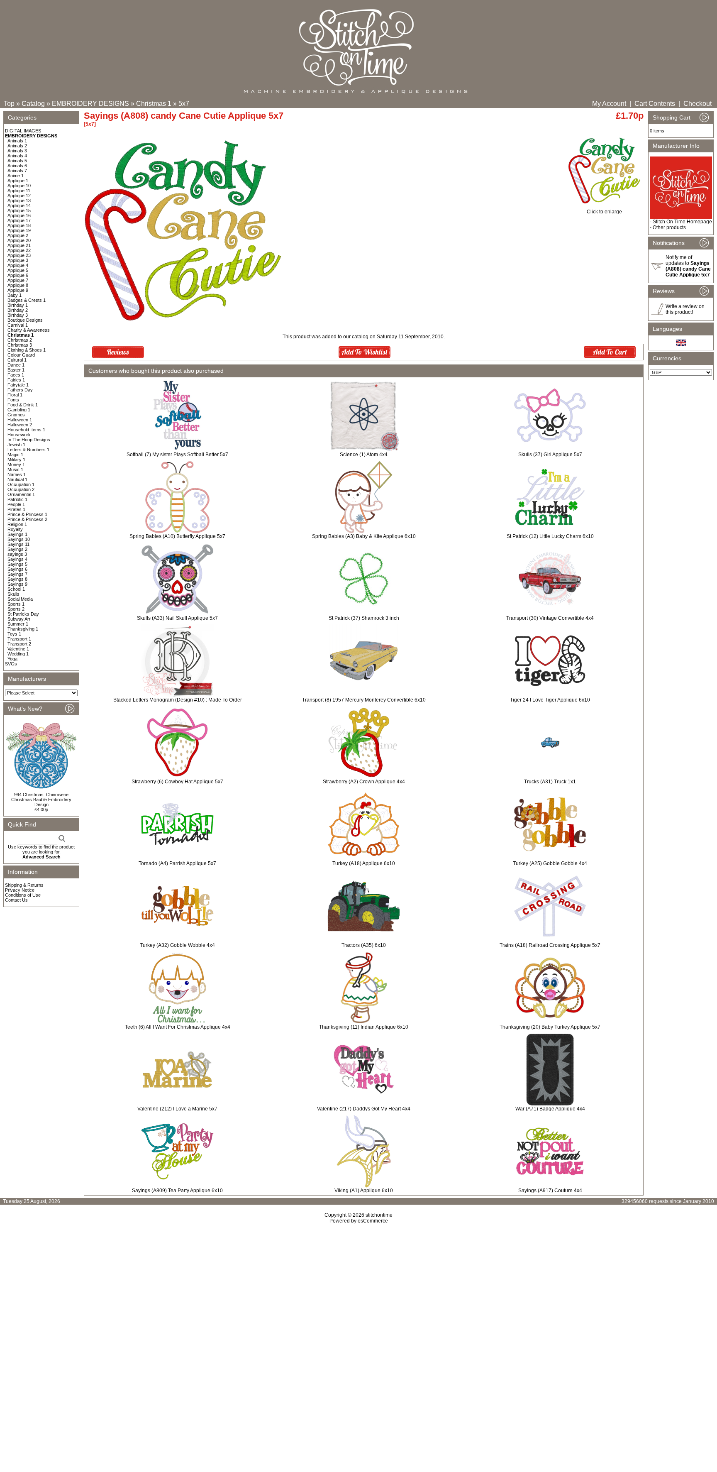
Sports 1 (15, 604)
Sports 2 (15, 608)
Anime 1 (15, 175)
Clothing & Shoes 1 (26, 349)
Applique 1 (17, 180)
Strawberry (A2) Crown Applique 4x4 (364, 782)
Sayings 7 (17, 574)
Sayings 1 (17, 534)
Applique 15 (19, 210)
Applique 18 (19, 225)
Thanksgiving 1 (22, 628)
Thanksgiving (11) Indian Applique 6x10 (363, 1027)
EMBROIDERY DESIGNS (90, 103)
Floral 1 (14, 394)
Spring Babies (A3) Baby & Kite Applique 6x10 (364, 536)
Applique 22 (19, 250)
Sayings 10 (18, 539)
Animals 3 (17, 150)
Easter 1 (15, 369)
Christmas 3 (19, 344)
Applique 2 (17, 235)
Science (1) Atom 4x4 (364, 454)
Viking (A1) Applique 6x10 (363, 1190)
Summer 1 (17, 623)
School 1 (16, 589)
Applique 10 (19, 185)
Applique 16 (19, 215)
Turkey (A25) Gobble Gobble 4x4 (550, 863)
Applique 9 (17, 290)
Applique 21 (19, 245)
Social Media (20, 599)
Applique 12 (19, 195)
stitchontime (379, 1215)
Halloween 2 (19, 424)
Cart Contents (654, 103)
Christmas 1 (153, 103)
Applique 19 (19, 230)
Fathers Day (20, 389)
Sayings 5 (17, 564)
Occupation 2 (20, 489)
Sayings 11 (18, 544)
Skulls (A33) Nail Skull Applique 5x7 (177, 618)
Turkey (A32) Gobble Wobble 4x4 (177, 945)
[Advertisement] (358, 1295)
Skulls (13, 594)
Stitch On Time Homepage (682, 222)
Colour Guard (21, 354)
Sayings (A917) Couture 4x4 (550, 1190)
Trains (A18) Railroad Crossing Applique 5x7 (550, 945)
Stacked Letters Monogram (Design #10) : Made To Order (177, 700)
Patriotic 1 (17, 499)
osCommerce (373, 1221)
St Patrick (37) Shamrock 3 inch (364, 618)
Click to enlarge (604, 212)
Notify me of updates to (688, 266)
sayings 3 (17, 554)
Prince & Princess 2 (27, 519)
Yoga (12, 658)
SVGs (11, 663)
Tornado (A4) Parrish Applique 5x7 (177, 863)
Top (9, 103)
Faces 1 (15, 374)
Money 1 (16, 464)
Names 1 (16, 474)
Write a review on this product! (685, 309)
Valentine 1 (18, 648)
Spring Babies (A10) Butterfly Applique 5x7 (177, 536)
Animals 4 (17, 155)
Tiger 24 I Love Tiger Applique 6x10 (550, 700)
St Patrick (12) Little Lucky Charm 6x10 (550, 536)
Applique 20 (19, 240)
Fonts (13, 399)
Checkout (697, 103)
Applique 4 (17, 265)
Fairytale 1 (18, 384)
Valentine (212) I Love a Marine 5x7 (177, 1109)
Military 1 (16, 459)
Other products (669, 227)
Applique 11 (18, 190)
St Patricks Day (23, 613)
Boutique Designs (25, 320)
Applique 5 (17, 270)
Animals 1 (17, 140)
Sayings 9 (17, 584)
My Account (609, 103)
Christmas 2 (19, 339)
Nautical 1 (17, 479)
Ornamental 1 (21, 494)
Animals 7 (17, 170)
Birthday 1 (17, 305)
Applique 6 (17, 275)
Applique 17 (19, 220)
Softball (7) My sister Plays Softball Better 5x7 (177, 454)
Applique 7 (17, 280)
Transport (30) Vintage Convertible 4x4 (550, 618)
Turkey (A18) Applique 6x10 (363, 863)
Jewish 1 (16, 444)
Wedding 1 (18, 653)
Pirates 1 (16, 509)
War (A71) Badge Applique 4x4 (550, 1109)
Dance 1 (15, 364)
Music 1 (15, 469)
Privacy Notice (19, 890)
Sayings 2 (17, 549)
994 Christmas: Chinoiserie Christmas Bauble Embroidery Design (41, 799)
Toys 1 (14, 633)
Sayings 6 (17, 569)
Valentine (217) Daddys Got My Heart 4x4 (363, 1109)
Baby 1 (14, 295)
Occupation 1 (20, 484)
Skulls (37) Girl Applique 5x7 (550, 454)
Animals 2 (17, 145)
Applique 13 (19, 200)
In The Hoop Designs (28, 439)
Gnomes (16, 414)
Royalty (15, 529)
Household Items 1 (26, 429)
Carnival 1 (17, 325)
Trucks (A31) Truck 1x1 (550, 782)
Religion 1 (17, 524)
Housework (19, 434)
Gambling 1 (18, 409)
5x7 (183, 103)
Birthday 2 (17, 310)
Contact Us (16, 899)
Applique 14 (19, 205)
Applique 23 (19, 255)
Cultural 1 (17, 359)
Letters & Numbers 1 (28, 449)
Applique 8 (17, 285)
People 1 (16, 504)
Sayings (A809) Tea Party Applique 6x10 (177, 1190)
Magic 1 (15, 454)
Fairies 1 (16, 379)
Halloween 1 (19, 419)
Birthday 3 (17, 315)
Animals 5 (17, 160)
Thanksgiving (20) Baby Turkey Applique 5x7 (550, 1027)
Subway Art (18, 618)
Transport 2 (19, 643)
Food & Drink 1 (22, 404)
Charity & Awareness (28, 330)
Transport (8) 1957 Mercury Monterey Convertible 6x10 (364, 700)
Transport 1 (19, 638)
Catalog (33, 103)
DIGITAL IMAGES (23, 130)
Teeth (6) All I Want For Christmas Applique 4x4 (177, 1027)
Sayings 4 (17, 559)
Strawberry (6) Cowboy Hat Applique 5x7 (177, 782)
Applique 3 (17, 260)
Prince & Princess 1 (27, 514)
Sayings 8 (17, 579)
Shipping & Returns (24, 885)
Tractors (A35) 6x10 (363, 945)
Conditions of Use (23, 894)
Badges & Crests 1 (26, 300)
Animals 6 (17, 165)
